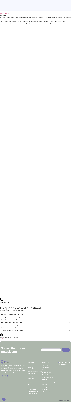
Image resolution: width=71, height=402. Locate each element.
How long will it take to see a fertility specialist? (12, 317)
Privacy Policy (31, 362)
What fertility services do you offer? (9, 319)
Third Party (44, 379)
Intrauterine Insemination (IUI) (49, 382)
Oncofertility (45, 369)
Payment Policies (31, 373)
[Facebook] (2, 376)
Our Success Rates (32, 389)
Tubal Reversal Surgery (47, 391)
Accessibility (30, 376)
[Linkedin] (8, 376)
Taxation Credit (31, 378)
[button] (35, 314)
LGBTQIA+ (44, 384)
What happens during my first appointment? (11, 322)
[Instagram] (5, 376)
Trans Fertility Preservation (48, 374)
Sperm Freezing (45, 367)
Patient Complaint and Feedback (35, 371)
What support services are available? (9, 327)
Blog (28, 384)
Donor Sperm (45, 389)
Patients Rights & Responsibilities (31, 368)
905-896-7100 (4, 302)
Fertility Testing (45, 362)
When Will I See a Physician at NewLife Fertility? (12, 314)
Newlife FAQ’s (31, 387)
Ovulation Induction (46, 372)
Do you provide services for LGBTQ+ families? (12, 330)
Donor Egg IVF (45, 387)
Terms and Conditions (32, 365)
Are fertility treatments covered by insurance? (12, 325)
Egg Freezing (45, 365)
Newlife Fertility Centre (5, 13)
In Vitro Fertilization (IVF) (47, 377)
